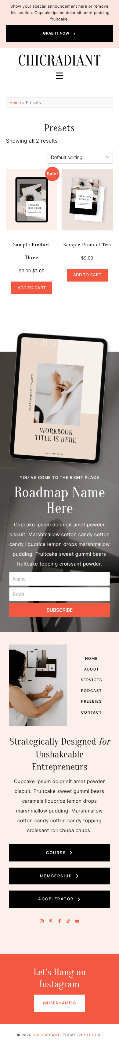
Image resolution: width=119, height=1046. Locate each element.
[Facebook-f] (59, 921)
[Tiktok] (68, 921)
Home (15, 102)
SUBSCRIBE (60, 610)
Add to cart (32, 287)
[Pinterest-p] (50, 921)
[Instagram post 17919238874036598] (74, 946)
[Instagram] (42, 921)
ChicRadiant (46, 1035)
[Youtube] (77, 921)
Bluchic (93, 1035)
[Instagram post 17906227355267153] (45, 946)
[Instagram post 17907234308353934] (15, 946)
